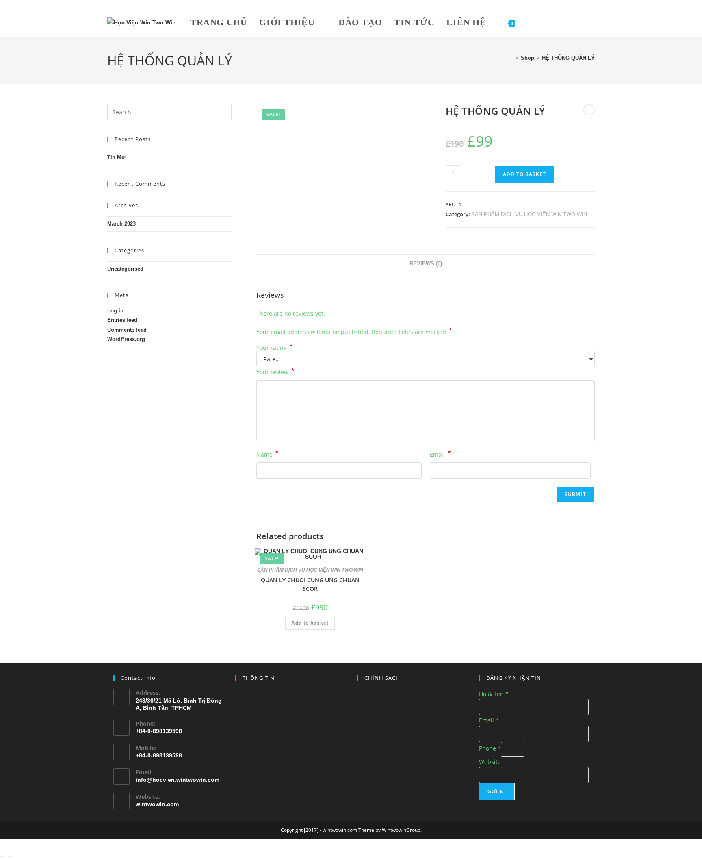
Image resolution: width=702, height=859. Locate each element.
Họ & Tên (494, 694)
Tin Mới (117, 157)
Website (490, 762)
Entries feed (122, 320)
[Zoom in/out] (3, 846)
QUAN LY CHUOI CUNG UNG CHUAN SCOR (310, 584)
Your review (275, 371)
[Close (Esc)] (25, 846)
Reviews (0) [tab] (426, 264)
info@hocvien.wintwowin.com (177, 780)
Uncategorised (125, 269)
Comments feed (127, 330)
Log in (115, 311)
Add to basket (524, 174)
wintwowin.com (157, 804)
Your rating (274, 348)
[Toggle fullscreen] (10, 846)
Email (440, 453)
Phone (490, 748)
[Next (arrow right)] (10, 856)
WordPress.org (126, 339)
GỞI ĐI (497, 791)
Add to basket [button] (310, 623)
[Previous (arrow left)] (3, 856)
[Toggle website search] (530, 22)
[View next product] (589, 109)
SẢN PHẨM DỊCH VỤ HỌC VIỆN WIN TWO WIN (529, 214)
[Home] (511, 58)
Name (267, 453)
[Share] (17, 846)
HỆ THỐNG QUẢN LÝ (568, 58)
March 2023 (121, 224)
